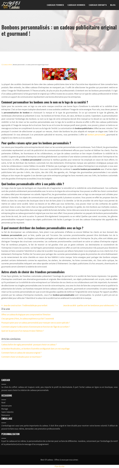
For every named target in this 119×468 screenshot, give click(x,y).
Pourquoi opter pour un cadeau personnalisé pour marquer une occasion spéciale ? (35, 322)
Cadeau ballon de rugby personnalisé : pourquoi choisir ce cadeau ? (29, 344)
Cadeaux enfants (98, 5)
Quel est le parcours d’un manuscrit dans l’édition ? (22, 331)
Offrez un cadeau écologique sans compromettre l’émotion (25, 314)
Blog (113, 5)
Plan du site (59, 466)
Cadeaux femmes (55, 5)
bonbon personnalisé (96, 134)
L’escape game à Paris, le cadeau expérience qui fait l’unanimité (27, 318)
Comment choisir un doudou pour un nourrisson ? (21, 357)
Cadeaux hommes (76, 5)
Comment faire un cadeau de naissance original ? (21, 352)
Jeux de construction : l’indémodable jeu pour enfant (25, 305)
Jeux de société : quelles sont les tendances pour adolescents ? (89, 305)
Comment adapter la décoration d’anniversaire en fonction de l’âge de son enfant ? (35, 326)
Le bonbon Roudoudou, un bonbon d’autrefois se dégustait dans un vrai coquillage (35, 348)
